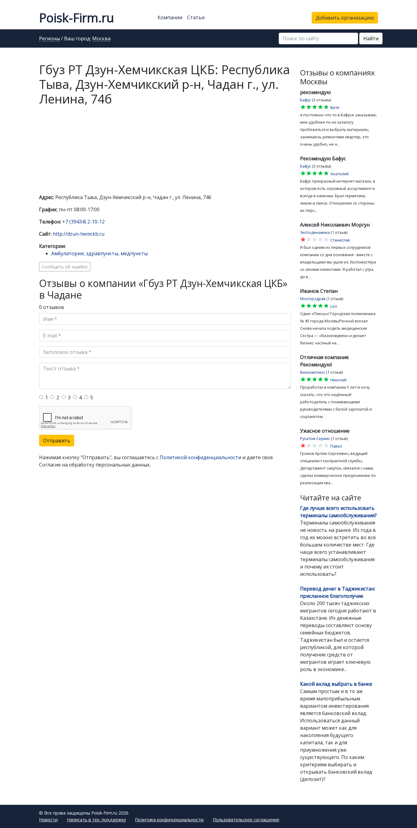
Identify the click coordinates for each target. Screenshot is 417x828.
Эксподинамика (315, 232)
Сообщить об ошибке (65, 267)
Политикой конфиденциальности (200, 457)
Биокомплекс (312, 372)
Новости (48, 820)
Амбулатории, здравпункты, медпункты (99, 253)
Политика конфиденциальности (169, 820)
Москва (101, 39)
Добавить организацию (345, 17)
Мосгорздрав (312, 298)
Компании (170, 17)
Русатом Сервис (315, 438)
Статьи (196, 17)
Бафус (305, 100)
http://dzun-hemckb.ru (78, 234)
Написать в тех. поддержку (96, 820)
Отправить (56, 440)
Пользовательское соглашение (246, 820)
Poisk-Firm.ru (76, 17)
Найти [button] (371, 38)
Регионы (49, 39)
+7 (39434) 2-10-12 (83, 221)
